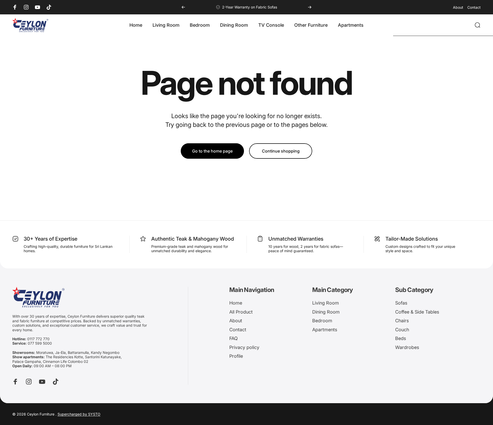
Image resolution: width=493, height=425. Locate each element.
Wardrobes (407, 347)
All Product (241, 312)
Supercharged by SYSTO (79, 414)
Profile (236, 356)
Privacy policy (244, 347)
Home (235, 303)
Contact (474, 7)
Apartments (324, 329)
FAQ (233, 338)
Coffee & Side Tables (417, 312)
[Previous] (183, 7)
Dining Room (326, 312)
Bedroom (322, 320)
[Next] (309, 7)
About (458, 7)
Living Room (325, 303)
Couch (402, 329)
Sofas (401, 303)
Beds (400, 338)
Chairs (402, 320)
